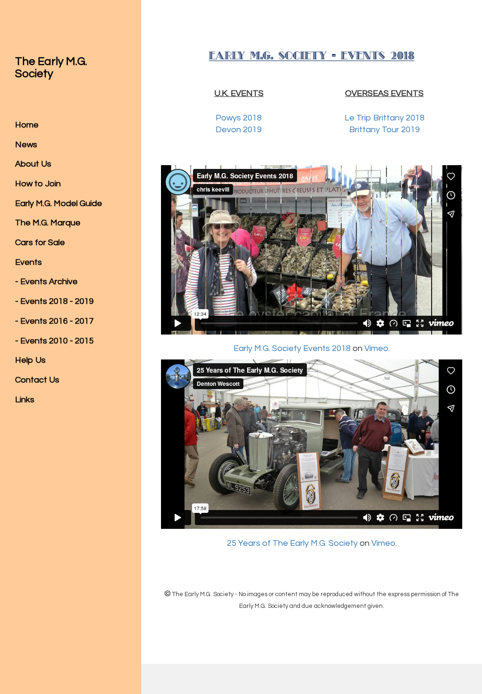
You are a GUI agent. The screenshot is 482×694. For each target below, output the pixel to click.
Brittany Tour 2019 (384, 129)
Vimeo (376, 348)
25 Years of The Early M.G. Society (292, 543)
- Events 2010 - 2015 (54, 340)
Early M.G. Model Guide (58, 203)
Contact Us (37, 379)
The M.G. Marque (47, 222)
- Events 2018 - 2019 (54, 301)
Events (28, 262)
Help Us (30, 360)
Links (24, 399)
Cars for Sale (40, 242)
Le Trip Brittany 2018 (385, 117)
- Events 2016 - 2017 (54, 321)
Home (27, 124)
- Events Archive (46, 281)
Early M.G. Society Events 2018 (292, 348)
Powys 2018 (239, 117)
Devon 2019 (239, 129)
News (26, 144)
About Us (33, 164)
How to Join (38, 183)
